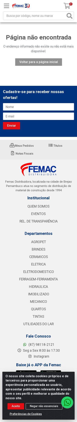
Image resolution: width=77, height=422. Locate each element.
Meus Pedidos (24, 145)
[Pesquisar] (69, 16)
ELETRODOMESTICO (38, 272)
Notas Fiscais (24, 153)
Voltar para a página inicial (38, 62)
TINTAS (38, 317)
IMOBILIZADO (38, 294)
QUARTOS (38, 309)
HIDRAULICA (38, 287)
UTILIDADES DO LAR (38, 324)
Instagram (41, 356)
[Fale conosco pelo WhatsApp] (67, 402)
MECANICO (38, 302)
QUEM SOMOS (38, 206)
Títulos (57, 145)
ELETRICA (38, 264)
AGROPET (38, 242)
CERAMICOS (38, 257)
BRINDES (38, 249)
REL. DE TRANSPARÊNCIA (39, 221)
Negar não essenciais (44, 406)
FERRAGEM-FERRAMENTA (38, 279)
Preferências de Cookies (26, 414)
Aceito (16, 406)
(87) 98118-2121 (41, 345)
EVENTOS (38, 214)
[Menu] (6, 5)
